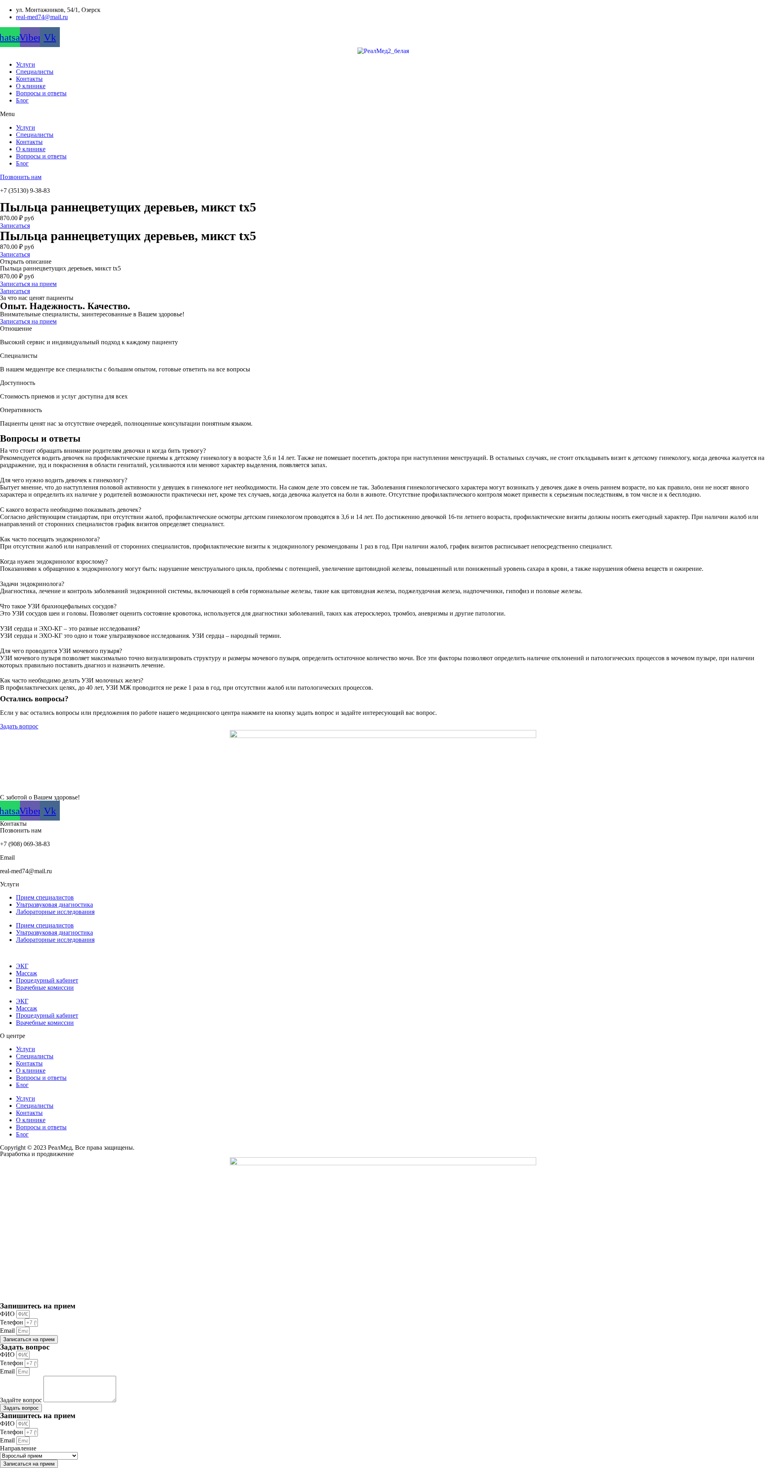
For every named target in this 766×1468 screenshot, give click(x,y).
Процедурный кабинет (47, 980)
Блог (22, 100)
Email (8, 1330)
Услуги (25, 64)
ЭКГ (22, 966)
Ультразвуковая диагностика (54, 904)
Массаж (26, 973)
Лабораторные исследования (55, 911)
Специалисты (34, 71)
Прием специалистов (45, 897)
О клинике (30, 86)
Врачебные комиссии (45, 987)
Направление (18, 1448)
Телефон (12, 1322)
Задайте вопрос (21, 1400)
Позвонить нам (20, 177)
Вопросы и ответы (41, 93)
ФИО (8, 1313)
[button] (383, 114)
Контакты (29, 78)
